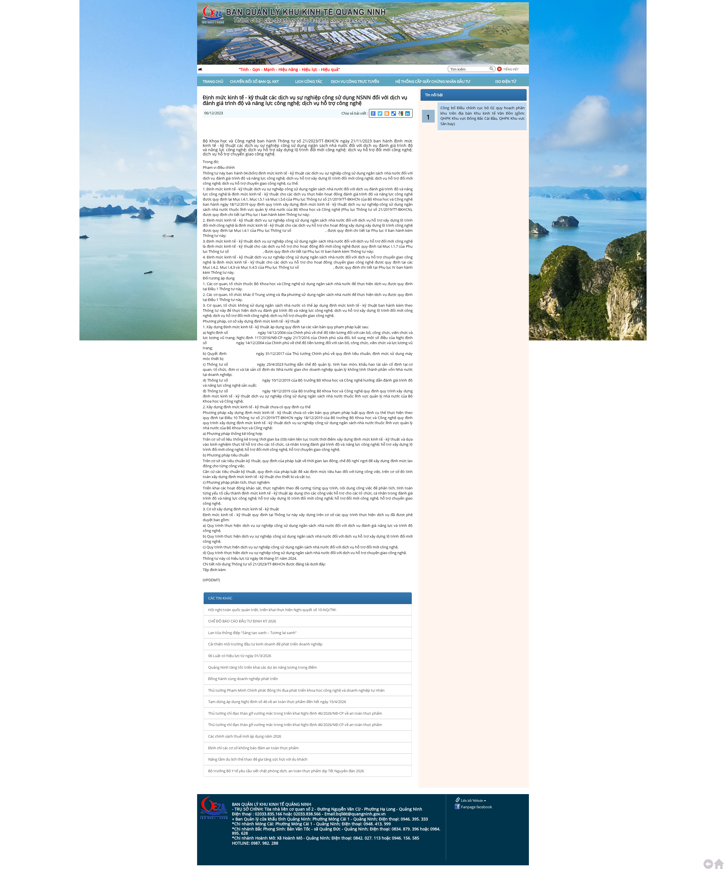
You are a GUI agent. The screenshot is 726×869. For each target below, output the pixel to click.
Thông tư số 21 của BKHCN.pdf (229, 574)
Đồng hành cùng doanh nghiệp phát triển (243, 678)
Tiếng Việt (511, 69)
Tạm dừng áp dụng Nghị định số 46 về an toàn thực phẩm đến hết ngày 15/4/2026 (277, 701)
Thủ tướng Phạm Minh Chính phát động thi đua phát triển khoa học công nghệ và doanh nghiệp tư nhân (296, 690)
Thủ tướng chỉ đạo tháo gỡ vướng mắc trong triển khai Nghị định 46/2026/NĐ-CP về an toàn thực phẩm (295, 713)
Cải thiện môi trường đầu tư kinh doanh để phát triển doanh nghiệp (265, 644)
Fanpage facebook (476, 806)
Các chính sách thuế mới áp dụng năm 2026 (244, 736)
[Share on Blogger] (387, 113)
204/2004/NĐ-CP (243, 332)
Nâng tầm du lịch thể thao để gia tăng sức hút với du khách (257, 759)
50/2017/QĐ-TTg (241, 353)
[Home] (720, 864)
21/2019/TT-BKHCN (308, 230)
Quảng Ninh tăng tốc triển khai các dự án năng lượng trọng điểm (262, 667)
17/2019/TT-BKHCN (245, 380)
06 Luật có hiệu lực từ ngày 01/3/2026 (239, 655)
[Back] (709, 864)
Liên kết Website (472, 801)
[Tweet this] (380, 113)
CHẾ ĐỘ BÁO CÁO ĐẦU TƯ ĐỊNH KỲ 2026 (242, 621)
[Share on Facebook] (373, 113)
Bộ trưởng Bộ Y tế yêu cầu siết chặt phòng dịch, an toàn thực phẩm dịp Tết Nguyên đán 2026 (286, 770)
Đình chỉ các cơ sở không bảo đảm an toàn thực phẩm (253, 747)
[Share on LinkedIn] (408, 113)
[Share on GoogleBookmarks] (401, 113)
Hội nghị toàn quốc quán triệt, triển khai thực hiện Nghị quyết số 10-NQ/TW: (272, 609)
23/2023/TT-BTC (242, 364)
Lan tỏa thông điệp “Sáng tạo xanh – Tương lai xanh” (252, 632)
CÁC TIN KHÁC (220, 598)
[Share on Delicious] (394, 113)
